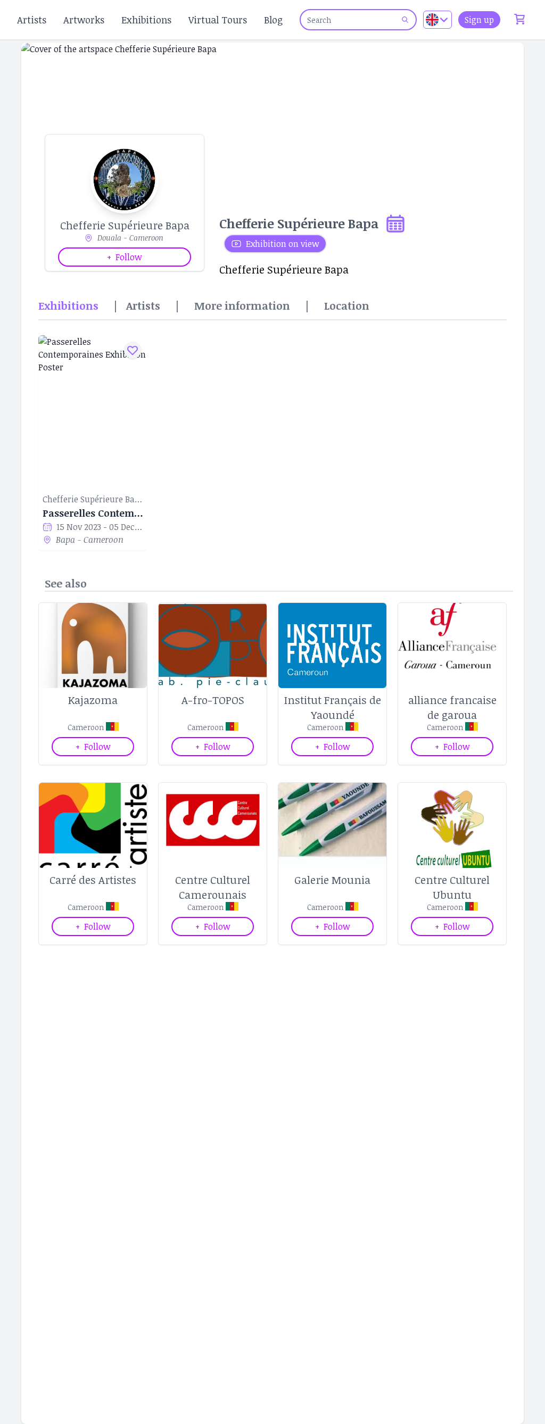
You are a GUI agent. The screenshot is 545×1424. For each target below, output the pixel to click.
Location (346, 305)
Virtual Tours (217, 19)
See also (66, 583)
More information (242, 305)
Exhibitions (146, 19)
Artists (31, 19)
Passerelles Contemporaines (93, 513)
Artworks (83, 19)
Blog (273, 19)
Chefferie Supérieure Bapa (93, 499)
